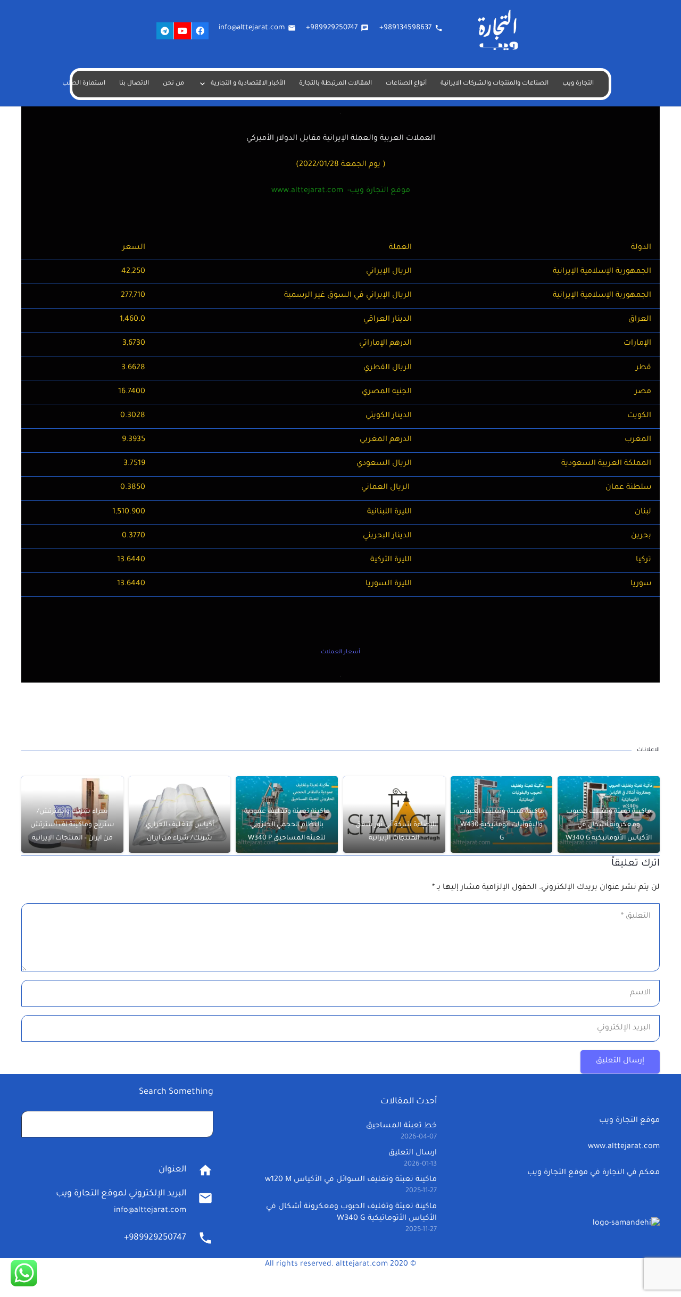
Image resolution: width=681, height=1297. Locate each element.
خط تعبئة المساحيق (401, 1126)
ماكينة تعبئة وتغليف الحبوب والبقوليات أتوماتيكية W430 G (501, 825)
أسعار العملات (340, 652)
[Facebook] (200, 30)
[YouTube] (182, 30)
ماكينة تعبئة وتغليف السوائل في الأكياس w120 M (351, 1180)
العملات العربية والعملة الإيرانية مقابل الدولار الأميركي (340, 139)
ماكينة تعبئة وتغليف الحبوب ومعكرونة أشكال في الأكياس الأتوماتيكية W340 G (609, 825)
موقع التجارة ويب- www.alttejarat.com (340, 191)
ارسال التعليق (412, 1153)
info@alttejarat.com (150, 1211)
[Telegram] (164, 30)
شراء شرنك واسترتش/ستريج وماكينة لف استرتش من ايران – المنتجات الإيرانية (72, 825)
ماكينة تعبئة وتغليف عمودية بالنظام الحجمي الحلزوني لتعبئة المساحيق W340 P (287, 825)
